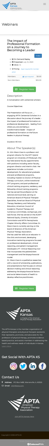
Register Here (25, 89)
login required (28, 76)
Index (38, 56)
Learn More (6, 346)
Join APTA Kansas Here (24, 416)
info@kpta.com (17, 386)
